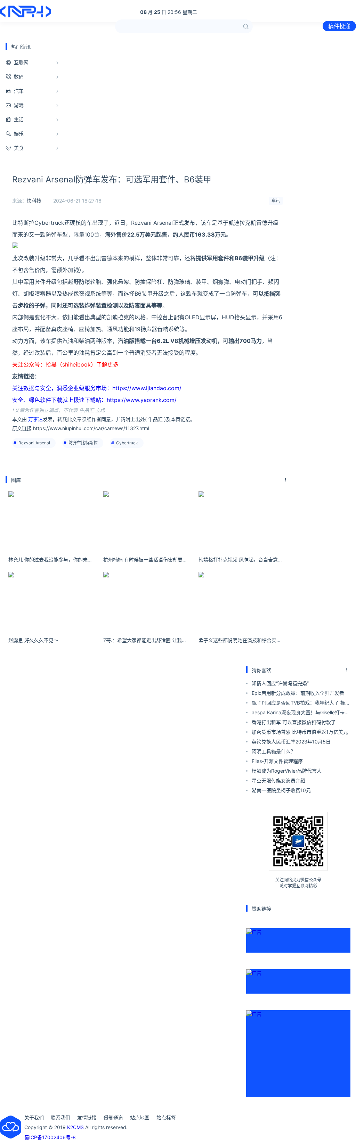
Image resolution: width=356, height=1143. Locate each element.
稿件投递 (339, 26)
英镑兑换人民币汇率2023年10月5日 (291, 742)
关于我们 (34, 1117)
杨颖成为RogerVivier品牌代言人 (287, 771)
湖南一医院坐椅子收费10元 (281, 790)
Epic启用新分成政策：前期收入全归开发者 (298, 693)
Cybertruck (127, 442)
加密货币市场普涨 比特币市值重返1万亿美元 (300, 732)
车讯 (276, 200)
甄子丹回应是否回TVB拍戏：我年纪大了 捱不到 (301, 704)
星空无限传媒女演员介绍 (278, 780)
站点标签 (166, 1117)
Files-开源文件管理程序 (277, 761)
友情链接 (87, 1117)
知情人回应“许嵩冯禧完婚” (280, 683)
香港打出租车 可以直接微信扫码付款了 (294, 722)
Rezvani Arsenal (34, 442)
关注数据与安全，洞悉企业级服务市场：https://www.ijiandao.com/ (96, 388)
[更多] (285, 479)
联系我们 (60, 1117)
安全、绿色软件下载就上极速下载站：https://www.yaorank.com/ (94, 399)
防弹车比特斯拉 (83, 442)
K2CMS (75, 1127)
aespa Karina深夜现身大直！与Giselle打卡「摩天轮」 (298, 713)
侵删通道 (113, 1117)
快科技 (34, 201)
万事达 (35, 419)
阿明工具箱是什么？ (274, 751)
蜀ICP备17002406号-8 (50, 1137)
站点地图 (139, 1117)
